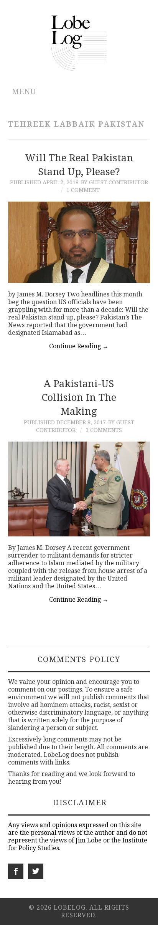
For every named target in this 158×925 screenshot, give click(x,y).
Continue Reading (79, 346)
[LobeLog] (79, 42)
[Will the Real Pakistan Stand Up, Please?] (79, 242)
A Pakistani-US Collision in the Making (79, 397)
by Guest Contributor (114, 182)
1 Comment (83, 190)
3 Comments (104, 430)
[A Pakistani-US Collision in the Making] (79, 489)
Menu (24, 91)
